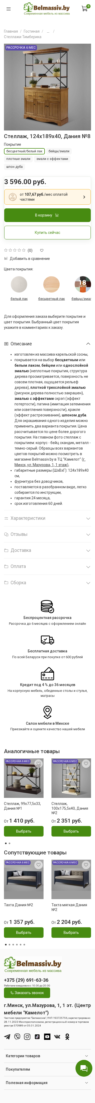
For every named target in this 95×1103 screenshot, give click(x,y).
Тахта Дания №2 (18, 905)
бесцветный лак (51, 299)
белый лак (19, 299)
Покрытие (12, 144)
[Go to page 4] (17, 944)
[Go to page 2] (9, 843)
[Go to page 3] (13, 944)
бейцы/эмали (83, 299)
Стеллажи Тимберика (22, 37)
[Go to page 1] (6, 843)
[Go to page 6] (24, 944)
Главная (11, 31)
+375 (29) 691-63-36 (26, 980)
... (48, 31)
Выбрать (23, 831)
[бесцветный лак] (51, 284)
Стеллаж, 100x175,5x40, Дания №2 (69, 808)
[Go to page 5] (20, 944)
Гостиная (32, 31)
